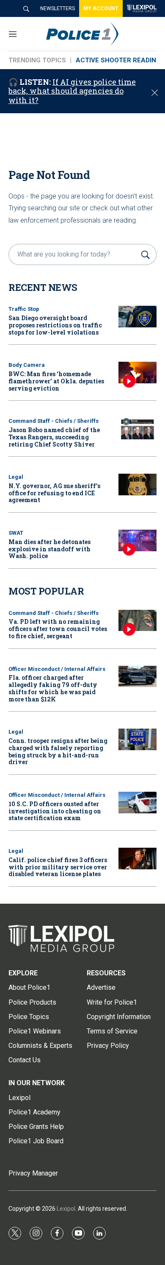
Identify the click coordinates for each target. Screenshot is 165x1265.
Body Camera (26, 365)
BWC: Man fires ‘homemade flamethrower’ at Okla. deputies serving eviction (56, 381)
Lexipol (66, 1208)
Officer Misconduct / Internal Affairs (56, 669)
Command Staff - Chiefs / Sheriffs (53, 421)
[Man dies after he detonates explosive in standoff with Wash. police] (137, 540)
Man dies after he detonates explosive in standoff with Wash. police (49, 549)
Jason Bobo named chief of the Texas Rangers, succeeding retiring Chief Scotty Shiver (54, 437)
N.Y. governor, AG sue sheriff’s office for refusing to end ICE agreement (54, 493)
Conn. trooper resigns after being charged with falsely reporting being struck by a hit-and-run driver (57, 751)
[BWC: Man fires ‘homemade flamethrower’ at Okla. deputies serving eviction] (137, 372)
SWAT (15, 533)
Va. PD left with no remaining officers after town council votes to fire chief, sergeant (57, 628)
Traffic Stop (23, 309)
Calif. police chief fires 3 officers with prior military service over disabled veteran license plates (57, 867)
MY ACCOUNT (100, 8)
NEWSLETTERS (57, 8)
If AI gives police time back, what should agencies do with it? (72, 91)
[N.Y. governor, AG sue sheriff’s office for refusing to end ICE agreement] (137, 484)
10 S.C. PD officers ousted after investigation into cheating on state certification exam (54, 811)
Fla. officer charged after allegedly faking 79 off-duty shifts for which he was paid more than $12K (52, 688)
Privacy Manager (33, 1173)
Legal (15, 477)
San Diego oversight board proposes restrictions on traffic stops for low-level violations (55, 325)
